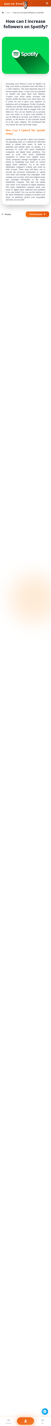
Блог (8, 13)
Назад (8, 214)
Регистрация (36, 214)
